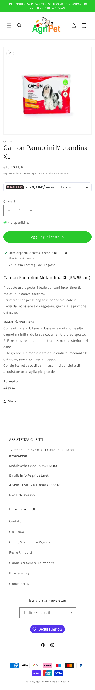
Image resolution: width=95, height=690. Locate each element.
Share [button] (12, 401)
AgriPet (40, 681)
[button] (9, 25)
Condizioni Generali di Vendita (31, 563)
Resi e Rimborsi (20, 552)
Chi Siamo (16, 532)
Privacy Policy (19, 573)
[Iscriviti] (70, 612)
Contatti (15, 521)
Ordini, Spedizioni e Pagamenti (32, 542)
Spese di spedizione (33, 173)
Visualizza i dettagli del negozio (32, 265)
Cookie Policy (19, 584)
